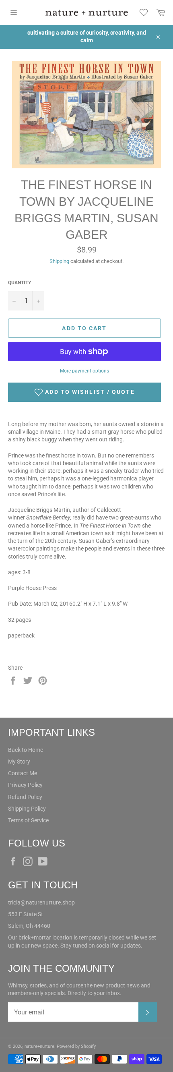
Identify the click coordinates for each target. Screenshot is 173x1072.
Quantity (19, 283)
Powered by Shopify (76, 1046)
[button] (84, 392)
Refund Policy (25, 797)
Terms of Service (28, 820)
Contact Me (22, 773)
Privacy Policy (25, 785)
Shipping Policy (27, 808)
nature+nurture (39, 1046)
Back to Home (25, 750)
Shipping (59, 261)
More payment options (84, 371)
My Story (19, 761)
